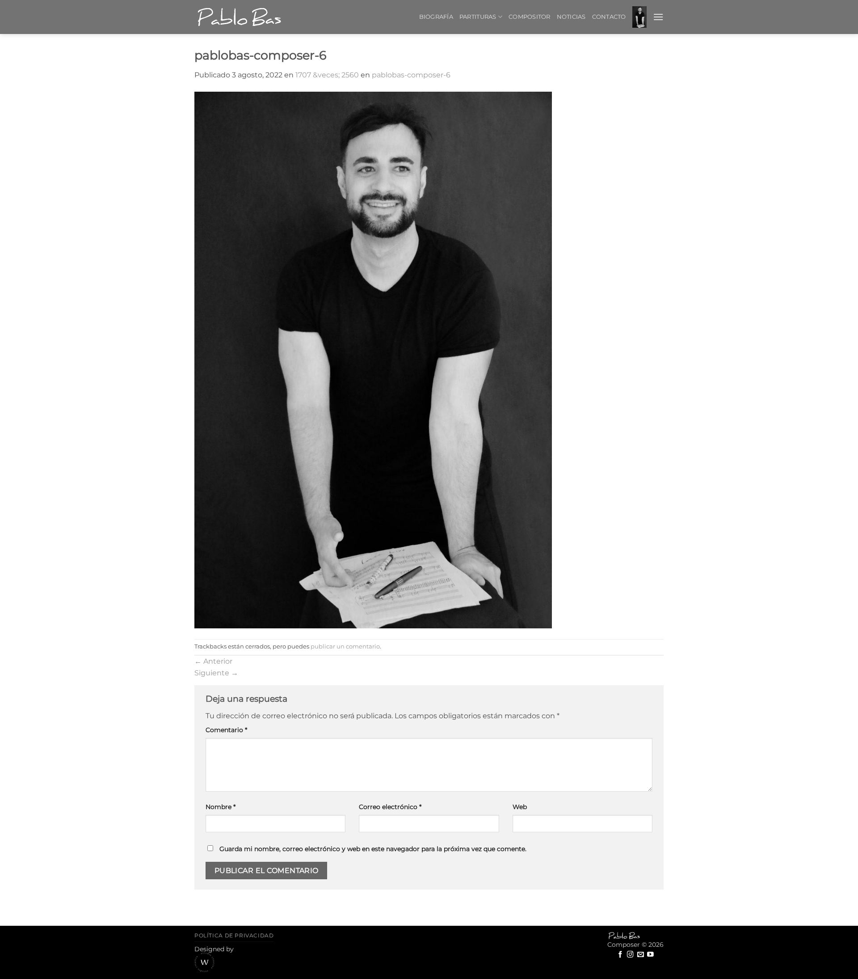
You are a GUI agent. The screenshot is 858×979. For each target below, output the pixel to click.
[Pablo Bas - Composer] (239, 17)
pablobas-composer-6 (411, 75)
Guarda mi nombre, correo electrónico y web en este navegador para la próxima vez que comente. (372, 849)
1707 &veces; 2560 (327, 75)
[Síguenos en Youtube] (650, 954)
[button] (639, 17)
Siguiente (216, 673)
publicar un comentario (345, 646)
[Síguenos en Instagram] (630, 954)
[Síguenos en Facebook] (620, 954)
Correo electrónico (390, 807)
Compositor (530, 16)
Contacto (609, 16)
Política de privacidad (233, 935)
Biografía (436, 16)
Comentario (226, 730)
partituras (477, 16)
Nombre (221, 807)
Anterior (213, 661)
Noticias (571, 16)
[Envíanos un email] (640, 954)
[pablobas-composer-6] (429, 360)
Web (520, 807)
